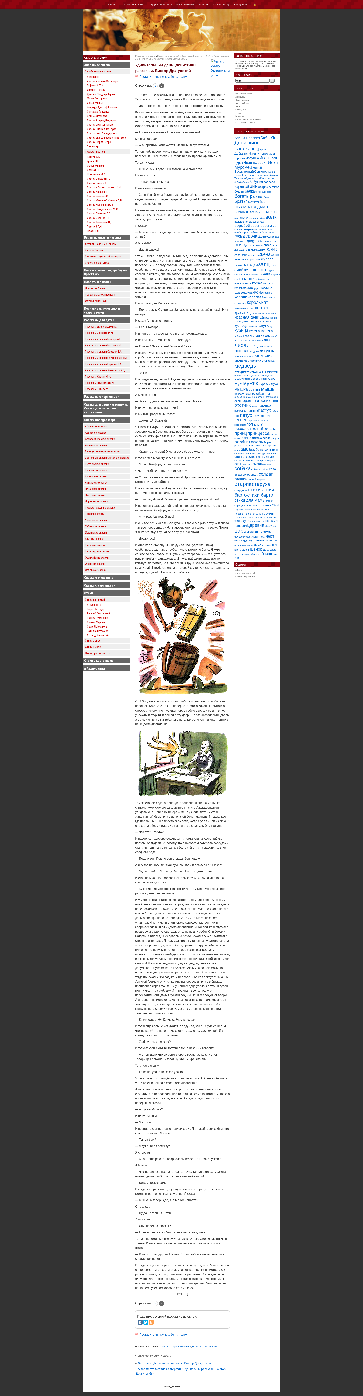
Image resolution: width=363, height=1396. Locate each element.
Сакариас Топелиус (98, 111)
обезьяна (263, 393)
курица (241, 330)
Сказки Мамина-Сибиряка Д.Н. (105, 200)
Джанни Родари (96, 90)
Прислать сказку (221, 4)
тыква (244, 517)
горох (245, 232)
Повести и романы (97, 282)
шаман (267, 540)
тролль (268, 513)
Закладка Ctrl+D (241, 4)
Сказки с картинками (133, 4)
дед (277, 236)
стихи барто (260, 495)
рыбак (256, 449)
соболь (264, 469)
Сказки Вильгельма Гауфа (101, 129)
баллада (269, 181)
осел (255, 401)
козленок (269, 283)
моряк (262, 379)
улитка (272, 517)
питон (257, 420)
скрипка (272, 460)
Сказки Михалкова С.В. (100, 205)
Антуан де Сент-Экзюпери (102, 81)
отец (274, 401)
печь (268, 415)
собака (242, 468)
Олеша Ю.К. (93, 170)
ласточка (266, 330)
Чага (237, 106)
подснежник (240, 425)
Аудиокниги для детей (161, 4)
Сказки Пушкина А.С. (99, 213)
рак (269, 442)
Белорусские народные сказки (102, 451)
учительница (258, 521)
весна (254, 212)
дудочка (243, 250)
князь (251, 278)
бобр (269, 192)
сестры (260, 456)
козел (257, 283)
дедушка (254, 241)
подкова (264, 420)
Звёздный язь (242, 103)
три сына (256, 514)
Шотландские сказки (97, 551)
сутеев (266, 505)
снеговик (267, 464)
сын (275, 505)
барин (251, 186)
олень (238, 400)
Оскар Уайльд (95, 103)
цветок (250, 531)
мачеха (255, 360)
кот (264, 302)
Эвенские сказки (95, 564)
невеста (239, 393)
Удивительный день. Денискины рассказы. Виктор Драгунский (182, 57)
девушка (267, 236)
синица (270, 456)
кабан (237, 274)
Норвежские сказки (96, 501)
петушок (258, 415)
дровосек (257, 244)
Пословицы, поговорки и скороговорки (102, 310)
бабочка (244, 182)
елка (237, 254)
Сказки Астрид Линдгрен (101, 120)
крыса (267, 321)
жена (265, 254)
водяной (253, 218)
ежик (272, 249)
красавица (243, 313)
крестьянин (270, 317)
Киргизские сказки (96, 476)
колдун (254, 287)
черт (270, 536)
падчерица (240, 410)
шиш (275, 544)
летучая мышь (255, 340)
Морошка (239, 116)
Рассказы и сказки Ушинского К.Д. (105, 370)
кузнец (240, 326)
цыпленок (263, 531)
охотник (242, 405)
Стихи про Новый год (97, 653)
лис (267, 340)
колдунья (266, 287)
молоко (239, 378)
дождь (238, 244)
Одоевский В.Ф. (96, 165)
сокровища (250, 474)
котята (250, 308)
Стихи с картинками (99, 661)
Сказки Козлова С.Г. (98, 196)
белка (250, 191)
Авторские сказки (97, 65)
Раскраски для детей (245, 573)
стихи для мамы (249, 500)
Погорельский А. (96, 174)
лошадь (241, 350)
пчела (266, 438)
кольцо (239, 292)
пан (249, 410)
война (262, 218)
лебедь (248, 335)
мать (246, 360)
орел (247, 401)
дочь (247, 245)
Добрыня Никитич (247, 153)
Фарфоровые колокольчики (248, 119)
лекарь (265, 335)
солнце (240, 479)
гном (269, 229)
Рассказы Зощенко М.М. (99, 333)
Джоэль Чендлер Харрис (101, 94)
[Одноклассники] (151, 1322)
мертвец (273, 372)
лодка (263, 346)
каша (267, 274)
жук (258, 259)
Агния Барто (94, 605)
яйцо (275, 554)
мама (238, 360)
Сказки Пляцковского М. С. (103, 209)
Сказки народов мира (100, 420)
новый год (250, 394)
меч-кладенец (250, 375)
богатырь (244, 196)
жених (275, 254)
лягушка (267, 350)
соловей (251, 479)
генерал (248, 229)
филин (274, 521)
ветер (261, 212)
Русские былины (94, 250)
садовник (239, 453)
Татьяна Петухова (97, 631)
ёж (236, 558)
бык (262, 201)
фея (267, 520)
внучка (244, 217)
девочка (251, 236)
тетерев (259, 509)
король (254, 302)
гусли (271, 232)
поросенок (242, 428)
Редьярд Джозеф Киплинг (102, 107)
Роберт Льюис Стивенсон (100, 294)
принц (240, 433)
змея (248, 269)
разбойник (242, 442)
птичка (257, 438)
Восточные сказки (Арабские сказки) (107, 457)
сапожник (271, 453)
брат (266, 197)
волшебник (241, 221)
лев (256, 335)
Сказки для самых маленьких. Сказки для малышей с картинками (106, 408)
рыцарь (273, 449)
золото (259, 269)
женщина (240, 259)
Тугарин (238, 178)
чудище (238, 540)
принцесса (258, 433)
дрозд (267, 244)
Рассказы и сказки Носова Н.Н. (103, 345)
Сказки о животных (98, 578)
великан (241, 211)
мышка (241, 389)
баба (237, 182)
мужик (250, 383)
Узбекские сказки (95, 526)
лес (236, 340)
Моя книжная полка (185, 4)
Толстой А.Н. (94, 226)
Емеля (265, 153)
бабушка (256, 182)
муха (274, 384)
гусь (238, 236)
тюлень (252, 517)
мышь (268, 389)
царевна (255, 525)
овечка (269, 397)
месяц (237, 375)
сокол (238, 474)
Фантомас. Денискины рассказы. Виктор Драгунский (174, 1363)
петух (246, 415)
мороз (254, 378)
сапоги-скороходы (255, 453)
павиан (254, 406)
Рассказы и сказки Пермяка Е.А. (103, 364)
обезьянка (240, 397)
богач (259, 196)
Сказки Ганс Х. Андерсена (102, 133)
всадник (238, 229)
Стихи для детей (95, 599)
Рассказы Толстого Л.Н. (99, 389)
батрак (263, 187)
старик (242, 484)
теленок (249, 509)
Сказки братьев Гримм (100, 124)
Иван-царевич (255, 163)
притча (273, 434)
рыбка (264, 450)
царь (240, 531)
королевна (240, 303)
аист (255, 178)
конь (258, 292)
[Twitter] (145, 1322)
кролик (252, 321)
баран (239, 187)
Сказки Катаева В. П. (99, 191)
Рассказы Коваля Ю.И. (98, 376)
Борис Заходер (95, 609)
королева (256, 297)
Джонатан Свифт (95, 288)
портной (257, 428)
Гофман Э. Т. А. (95, 85)
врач (275, 226)
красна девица (268, 313)
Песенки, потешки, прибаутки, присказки (106, 272)
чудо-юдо (248, 540)
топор (247, 514)
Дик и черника (242, 100)
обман (249, 397)
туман (237, 517)
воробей (242, 225)
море (247, 379)
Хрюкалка (240, 97)
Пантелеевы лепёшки (245, 122)
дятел (262, 249)
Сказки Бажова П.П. (98, 178)
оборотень (259, 397)
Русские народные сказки (100, 507)
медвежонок (246, 371)
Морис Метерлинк (97, 98)
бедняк (239, 191)
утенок (239, 520)
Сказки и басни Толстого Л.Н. (104, 187)
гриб (251, 232)
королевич (269, 297)
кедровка (275, 274)
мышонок (254, 389)
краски (256, 313)
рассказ (238, 445)
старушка (241, 490)
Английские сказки (96, 445)
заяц (264, 264)
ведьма (260, 206)
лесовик (243, 340)
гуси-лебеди (260, 232)
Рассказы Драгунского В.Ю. (101, 326)
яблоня (266, 554)
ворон (255, 226)
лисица (253, 346)
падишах (264, 405)
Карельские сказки (96, 470)
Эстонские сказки (95, 570)
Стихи (88, 593)
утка (247, 521)
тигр (268, 509)
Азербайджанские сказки (100, 439)
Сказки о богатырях (97, 262)
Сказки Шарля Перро (99, 142)
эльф (273, 549)
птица (246, 438)
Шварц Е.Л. (93, 231)
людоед (254, 351)
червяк (247, 536)
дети (273, 240)
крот (260, 321)
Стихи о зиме (93, 640)
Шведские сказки (95, 545)
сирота (239, 460)
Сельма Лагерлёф (97, 116)
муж (238, 383)
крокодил (241, 321)
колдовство (241, 288)
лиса (240, 345)
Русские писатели (95, 151)
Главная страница (145, 56)
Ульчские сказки (94, 539)
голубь (237, 232)
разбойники (258, 442)
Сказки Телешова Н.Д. (100, 222)
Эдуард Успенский (96, 301)
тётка (260, 517)
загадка (238, 265)
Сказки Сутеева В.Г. (98, 218)
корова (240, 297)
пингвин (240, 420)
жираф (251, 259)
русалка (272, 445)
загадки (250, 264)
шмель (246, 549)
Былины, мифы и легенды (103, 237)
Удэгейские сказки (96, 520)
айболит (263, 178)
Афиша (238, 570)
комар (249, 292)
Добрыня (262, 149)
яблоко (255, 553)
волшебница (256, 221)
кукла (249, 326)
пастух (264, 410)
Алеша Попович (247, 138)
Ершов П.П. (93, 161)
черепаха (258, 536)
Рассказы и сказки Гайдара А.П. (103, 339)
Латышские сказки (96, 482)
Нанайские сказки (95, 489)
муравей (264, 384)
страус (239, 505)
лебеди (238, 336)
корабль (267, 292)
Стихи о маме (93, 647)
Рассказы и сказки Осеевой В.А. (103, 351)
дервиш (265, 241)
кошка (261, 307)
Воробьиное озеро (244, 93)
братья (241, 201)
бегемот (273, 187)
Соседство (240, 110)
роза (264, 445)
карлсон (253, 274)
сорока (261, 479)
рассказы (249, 445)
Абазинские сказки (96, 426)
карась (244, 274)
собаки (255, 469)
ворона (266, 226)
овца (275, 397)
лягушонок (240, 356)
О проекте (204, 4)
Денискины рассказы (247, 145)
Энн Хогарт (93, 146)
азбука (247, 178)
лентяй (273, 336)
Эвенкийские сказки (97, 557)
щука (265, 549)
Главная (111, 4)
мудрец (270, 378)
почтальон (271, 428)
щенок (256, 549)
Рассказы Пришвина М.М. (100, 383)
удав (266, 517)
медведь (245, 366)
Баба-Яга (269, 137)
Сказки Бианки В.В (97, 183)
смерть (258, 463)
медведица (268, 360)
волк (271, 217)
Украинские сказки (96, 532)
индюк (270, 270)
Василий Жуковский (98, 613)
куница (257, 326)
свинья (239, 456)
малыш (250, 357)
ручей (237, 450)
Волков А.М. (94, 157)
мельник (263, 372)
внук (236, 218)
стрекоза (249, 505)
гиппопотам (259, 229)
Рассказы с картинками (101, 397)
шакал (258, 540)
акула (271, 178)
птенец (237, 438)
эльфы (238, 554)
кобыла (260, 279)
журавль (268, 259)
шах (258, 544)
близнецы (260, 191)
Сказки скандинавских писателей (106, 137)
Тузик (238, 113)
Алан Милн (93, 76)
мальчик (264, 355)
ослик (265, 400)
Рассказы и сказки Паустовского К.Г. (106, 358)
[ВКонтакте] (140, 1322)
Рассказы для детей (99, 320)
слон (237, 463)
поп (249, 424)
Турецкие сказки (94, 514)
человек (239, 536)
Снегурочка (248, 175)
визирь (271, 212)
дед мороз (240, 241)
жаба (244, 254)
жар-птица (254, 255)
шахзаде (267, 545)
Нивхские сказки (95, 495)
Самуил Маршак (96, 622)
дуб (236, 250)
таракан (239, 509)
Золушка (252, 158)
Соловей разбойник (267, 175)
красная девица (249, 317)
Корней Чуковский (97, 618)
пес (237, 416)
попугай (258, 424)
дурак (253, 249)
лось (269, 346)
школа (237, 549)
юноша (246, 554)
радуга (275, 438)
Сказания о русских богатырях (103, 256)
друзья (275, 245)
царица (270, 525)
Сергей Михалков (97, 626)
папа (255, 410)
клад (243, 278)
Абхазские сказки (95, 432)
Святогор (261, 171)
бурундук (253, 201)
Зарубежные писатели (98, 71)
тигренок (239, 514)
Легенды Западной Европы (100, 244)
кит (236, 278)
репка (258, 445)
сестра (250, 456)
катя (259, 274)
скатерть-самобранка (256, 460)
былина (243, 206)
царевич (240, 525)
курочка (254, 330)
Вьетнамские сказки (97, 464)
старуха (261, 484)
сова (272, 469)
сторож (269, 501)
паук (274, 410)
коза (248, 283)
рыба (246, 449)
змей (239, 269)
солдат (266, 474)
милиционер (267, 375)
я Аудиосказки (95, 668)
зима (273, 265)
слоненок (247, 464)
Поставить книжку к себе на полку (163, 76)
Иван (264, 157)
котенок (240, 308)
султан (257, 505)
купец (266, 325)
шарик (250, 545)
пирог (251, 420)
